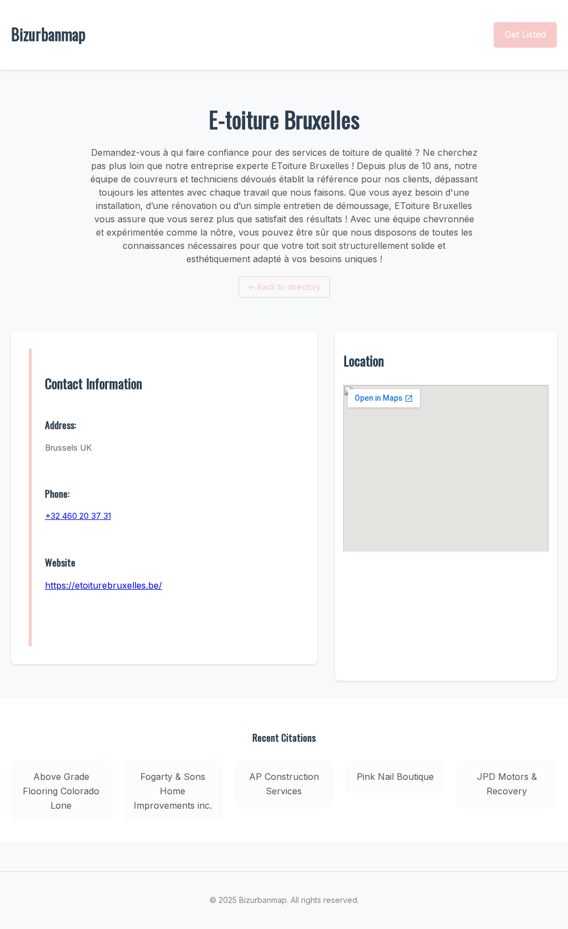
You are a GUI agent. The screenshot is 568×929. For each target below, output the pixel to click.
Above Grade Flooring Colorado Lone (61, 790)
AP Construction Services (284, 784)
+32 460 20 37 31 (78, 516)
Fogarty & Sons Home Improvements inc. (173, 790)
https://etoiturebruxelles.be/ (103, 585)
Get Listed (525, 34)
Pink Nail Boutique (395, 776)
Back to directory (284, 287)
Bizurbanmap (48, 34)
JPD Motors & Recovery (507, 784)
